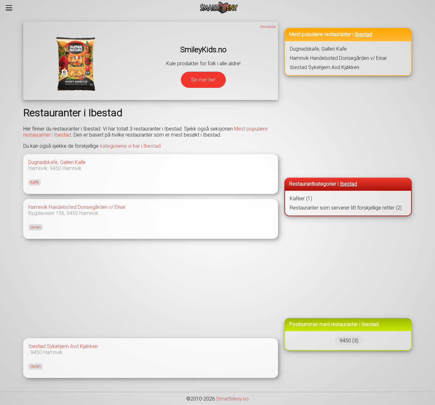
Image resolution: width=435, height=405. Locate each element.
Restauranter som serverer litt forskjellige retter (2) (346, 208)
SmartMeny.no (232, 399)
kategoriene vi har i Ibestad (130, 146)
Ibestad (363, 34)
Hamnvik (72, 168)
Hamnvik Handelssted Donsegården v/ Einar (76, 207)
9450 (55, 168)
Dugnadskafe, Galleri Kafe (56, 162)
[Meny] (9, 7)
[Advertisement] (150, 288)
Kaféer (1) (301, 198)
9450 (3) (348, 341)
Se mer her (203, 80)
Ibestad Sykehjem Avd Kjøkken (63, 346)
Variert (35, 227)
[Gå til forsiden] (219, 7)
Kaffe (34, 182)
